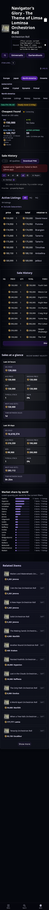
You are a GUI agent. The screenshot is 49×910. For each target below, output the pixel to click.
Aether (6, 88)
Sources (36, 98)
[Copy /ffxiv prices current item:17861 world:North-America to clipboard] (45, 45)
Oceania (43, 78)
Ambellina (40, 253)
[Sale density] (17, 175)
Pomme (39, 224)
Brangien (39, 230)
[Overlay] (23, 175)
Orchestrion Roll (20, 36)
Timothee (40, 247)
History (27, 98)
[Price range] (13, 175)
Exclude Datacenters (13, 206)
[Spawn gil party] (4, 122)
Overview (7, 98)
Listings (17, 98)
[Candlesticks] (8, 175)
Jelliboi (38, 260)
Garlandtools (35, 55)
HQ (30, 197)
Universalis (17, 55)
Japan (16, 78)
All (25, 197)
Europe (6, 78)
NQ (36, 197)
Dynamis (26, 88)
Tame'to (39, 235)
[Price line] (4, 175)
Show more (24, 744)
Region (37, 175)
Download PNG (30, 161)
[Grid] (27, 175)
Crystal (16, 88)
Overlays (9, 180)
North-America (29, 78)
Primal (36, 88)
